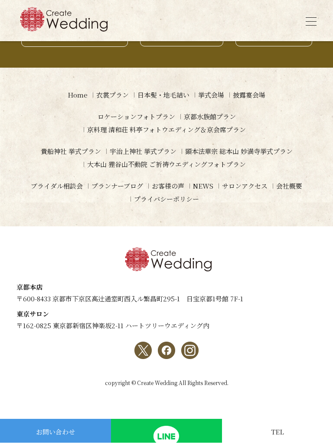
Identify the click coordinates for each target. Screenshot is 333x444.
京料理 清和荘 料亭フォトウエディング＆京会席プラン (166, 129)
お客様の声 (168, 185)
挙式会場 (211, 94)
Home (78, 94)
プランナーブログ (117, 185)
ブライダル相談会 (57, 185)
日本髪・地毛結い (163, 94)
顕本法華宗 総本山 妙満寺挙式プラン (239, 151)
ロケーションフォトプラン (136, 116)
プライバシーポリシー (166, 198)
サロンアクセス (245, 185)
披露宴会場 (249, 94)
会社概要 (289, 185)
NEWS (203, 185)
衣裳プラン (112, 94)
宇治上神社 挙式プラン (143, 151)
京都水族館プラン (210, 116)
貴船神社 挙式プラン (71, 151)
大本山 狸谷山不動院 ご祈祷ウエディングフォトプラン (166, 164)
